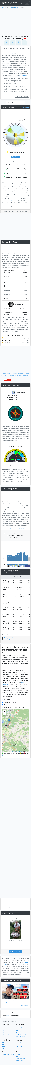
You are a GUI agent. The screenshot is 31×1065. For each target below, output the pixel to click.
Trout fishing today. (15, 918)
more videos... (25, 1005)
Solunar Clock (20, 1046)
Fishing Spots (3, 7)
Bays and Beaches (9, 699)
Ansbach (12, 53)
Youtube (6, 1046)
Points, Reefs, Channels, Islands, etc (14, 707)
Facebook (6, 1042)
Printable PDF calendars (10, 640)
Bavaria (16, 7)
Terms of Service (20, 1058)
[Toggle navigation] (27, 3)
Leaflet (13, 751)
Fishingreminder (11, 3)
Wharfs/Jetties (8, 705)
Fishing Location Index (22, 1048)
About (17, 1056)
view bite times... (23, 75)
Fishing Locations (7, 1027)
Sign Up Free (15, 157)
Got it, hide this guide (22, 96)
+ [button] (4, 711)
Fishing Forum (6, 1031)
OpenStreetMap (19, 751)
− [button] (4, 714)
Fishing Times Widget (8, 1054)
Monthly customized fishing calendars (14, 638)
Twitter (6, 1048)
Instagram (6, 1044)
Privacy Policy (19, 1060)
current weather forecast (11, 200)
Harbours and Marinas (10, 702)
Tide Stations (6, 1029)
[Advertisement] (15, 21)
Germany (10, 7)
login (7, 1015)
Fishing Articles (6, 1035)
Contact (18, 1054)
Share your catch (16, 951)
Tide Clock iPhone (22, 1037)
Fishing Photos (6, 1033)
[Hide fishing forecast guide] (28, 49)
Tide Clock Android (22, 1035)
